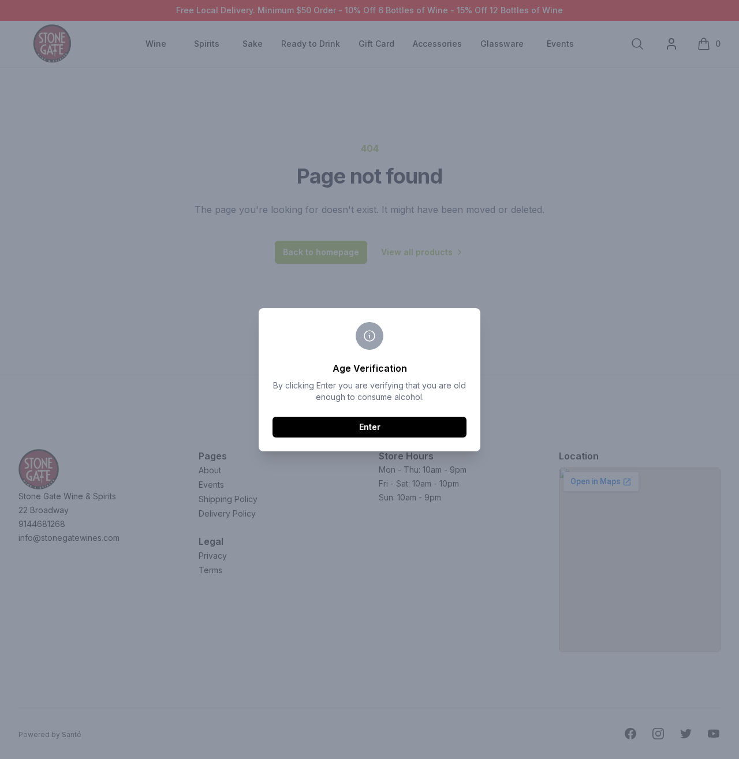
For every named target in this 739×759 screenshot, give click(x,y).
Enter (369, 427)
